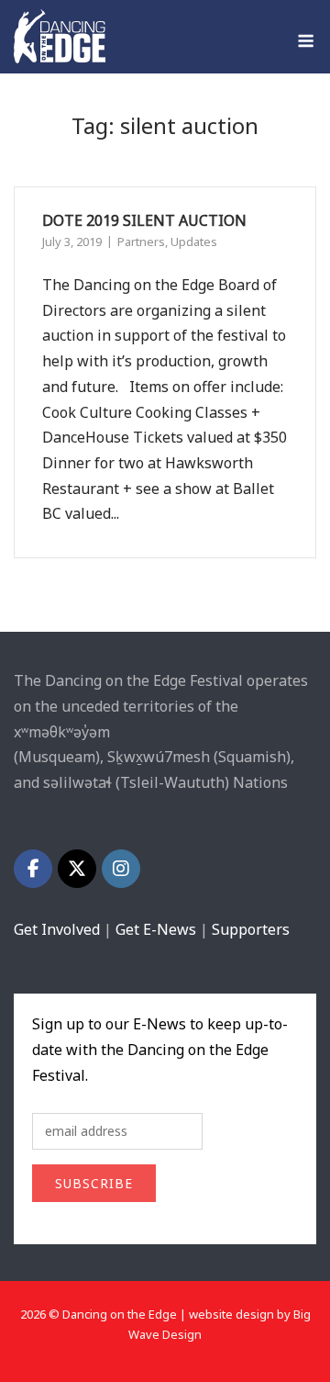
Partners (141, 241)
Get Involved (57, 929)
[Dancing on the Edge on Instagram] (121, 868)
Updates (193, 241)
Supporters (251, 929)
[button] (56, 757)
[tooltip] (56, 757)
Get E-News (156, 929)
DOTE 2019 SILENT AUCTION (144, 220)
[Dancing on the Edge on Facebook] (33, 868)
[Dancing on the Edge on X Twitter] (77, 868)
